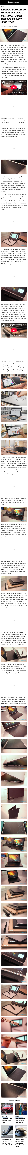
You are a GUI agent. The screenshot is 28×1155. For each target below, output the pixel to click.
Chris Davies (5, 25)
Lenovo (21, 49)
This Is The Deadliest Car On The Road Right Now (7, 1119)
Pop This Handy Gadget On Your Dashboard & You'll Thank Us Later (20, 1143)
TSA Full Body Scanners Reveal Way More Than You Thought (20, 1119)
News (3, 6)
